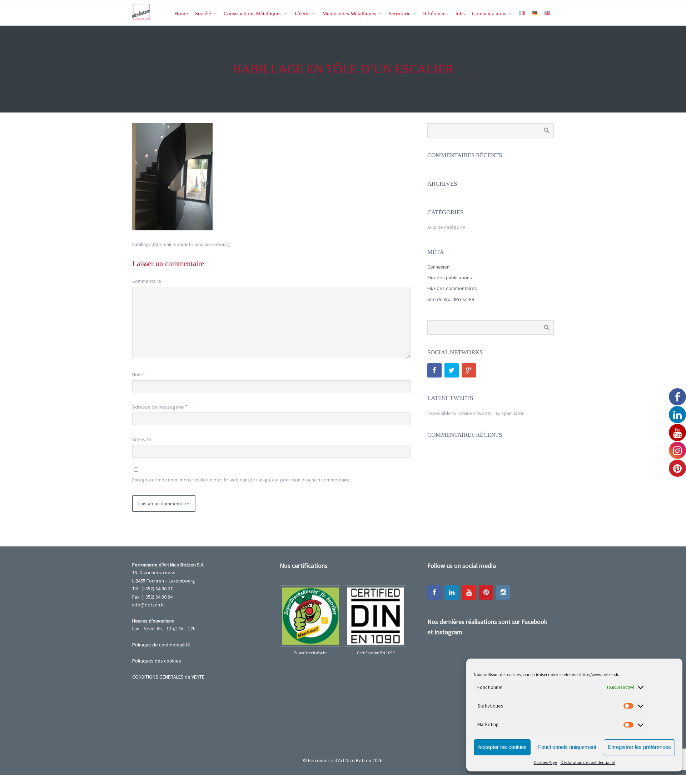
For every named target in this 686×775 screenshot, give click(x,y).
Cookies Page (545, 762)
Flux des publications (449, 277)
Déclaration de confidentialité (588, 762)
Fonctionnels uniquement (567, 747)
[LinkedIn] (451, 592)
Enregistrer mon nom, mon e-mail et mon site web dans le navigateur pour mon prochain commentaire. (241, 479)
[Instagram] (503, 592)
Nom (138, 374)
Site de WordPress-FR (450, 299)
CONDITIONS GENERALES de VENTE (168, 677)
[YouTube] (469, 592)
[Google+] (469, 370)
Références (435, 13)
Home (181, 13)
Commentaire (146, 281)
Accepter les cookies (502, 747)
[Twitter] (451, 370)
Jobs (460, 13)
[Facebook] (434, 370)
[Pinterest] (486, 592)
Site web (141, 439)
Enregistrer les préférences (639, 747)
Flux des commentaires (452, 288)
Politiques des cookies (156, 661)
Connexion (438, 267)
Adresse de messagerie (159, 407)
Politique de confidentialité (161, 644)
